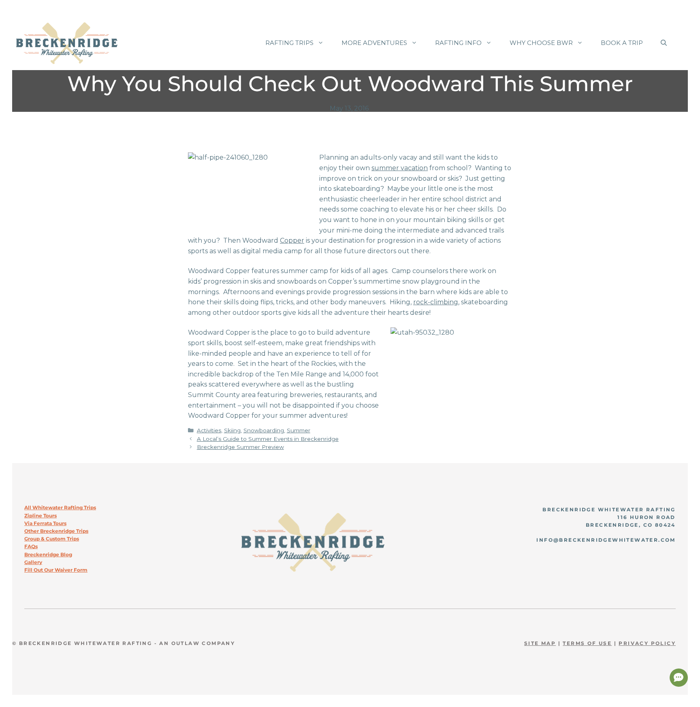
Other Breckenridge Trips (56, 531)
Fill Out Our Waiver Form (56, 570)
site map (540, 643)
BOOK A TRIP (622, 43)
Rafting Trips (289, 43)
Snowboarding (263, 430)
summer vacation (399, 168)
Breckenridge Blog (48, 554)
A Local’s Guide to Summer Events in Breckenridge (268, 439)
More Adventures (374, 43)
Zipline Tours (40, 516)
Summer (298, 430)
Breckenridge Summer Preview (240, 447)
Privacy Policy (647, 643)
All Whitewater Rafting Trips (60, 507)
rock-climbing (435, 302)
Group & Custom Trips (51, 539)
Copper (292, 240)
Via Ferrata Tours (45, 523)
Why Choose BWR (541, 43)
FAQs (31, 546)
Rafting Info (458, 43)
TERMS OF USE (587, 643)
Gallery (33, 562)
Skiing (232, 430)
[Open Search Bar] (664, 43)
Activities (209, 430)
